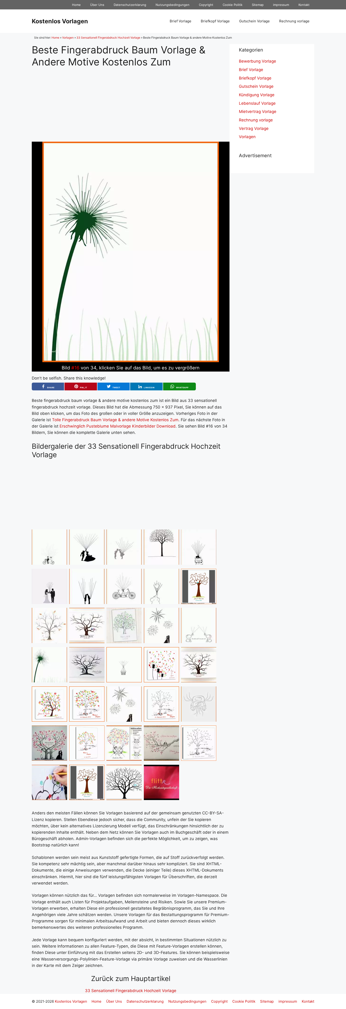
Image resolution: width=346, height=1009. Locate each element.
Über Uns (97, 5)
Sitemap (258, 5)
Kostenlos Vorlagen (60, 21)
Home (76, 5)
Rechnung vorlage (294, 21)
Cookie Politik (232, 5)
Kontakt (304, 5)
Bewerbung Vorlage (257, 61)
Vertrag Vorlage (254, 128)
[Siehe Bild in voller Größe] (130, 360)
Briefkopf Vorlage (215, 21)
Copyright (206, 5)
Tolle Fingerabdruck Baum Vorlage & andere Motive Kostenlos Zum (115, 419)
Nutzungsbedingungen (172, 5)
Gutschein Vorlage (254, 21)
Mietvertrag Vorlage (257, 111)
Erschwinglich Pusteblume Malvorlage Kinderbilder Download (118, 426)
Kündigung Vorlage (256, 94)
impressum (281, 5)
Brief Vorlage (180, 21)
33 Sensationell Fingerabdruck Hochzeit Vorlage (108, 37)
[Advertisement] (130, 101)
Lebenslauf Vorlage (257, 103)
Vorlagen (68, 37)
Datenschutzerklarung (130, 5)
